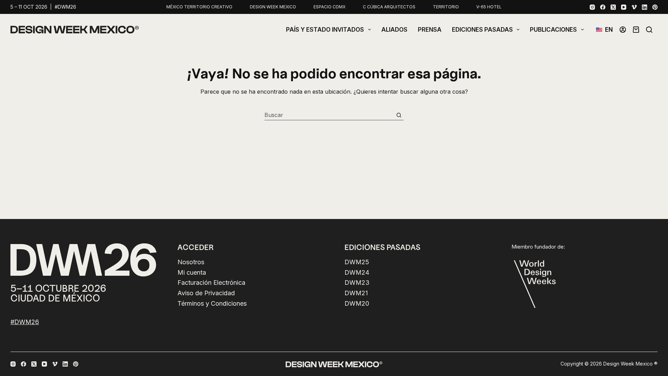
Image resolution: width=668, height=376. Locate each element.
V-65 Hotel (489, 6)
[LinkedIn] (644, 7)
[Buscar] (649, 29)
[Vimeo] (634, 7)
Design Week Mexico (273, 6)
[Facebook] (602, 7)
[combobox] (329, 115)
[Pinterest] (655, 7)
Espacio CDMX (329, 6)
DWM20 (356, 303)
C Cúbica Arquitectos (389, 6)
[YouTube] (623, 7)
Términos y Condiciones (212, 303)
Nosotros (190, 262)
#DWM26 (24, 322)
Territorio (446, 6)
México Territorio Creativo (199, 6)
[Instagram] (592, 7)
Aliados (394, 29)
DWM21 (356, 293)
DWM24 (356, 272)
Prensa (430, 29)
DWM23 (356, 282)
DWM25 (356, 262)
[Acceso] (623, 29)
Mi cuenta (191, 272)
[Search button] (399, 115)
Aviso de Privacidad (206, 293)
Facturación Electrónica (211, 282)
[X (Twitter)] (613, 7)
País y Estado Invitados (325, 29)
